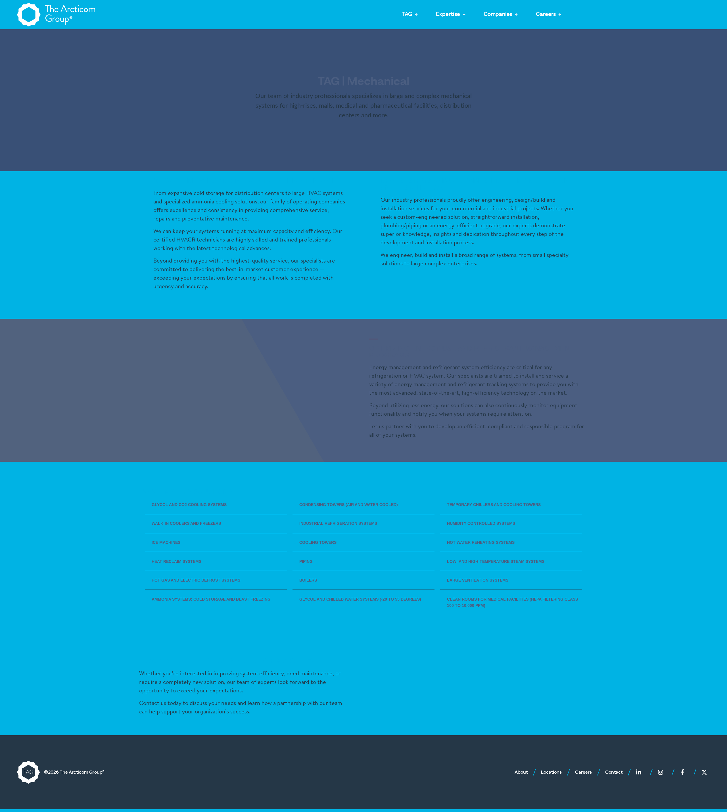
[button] (410, 14)
